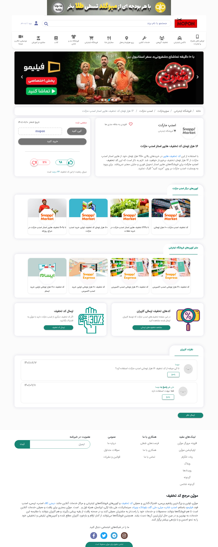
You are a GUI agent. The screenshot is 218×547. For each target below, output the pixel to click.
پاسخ (173, 374)
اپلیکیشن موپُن (187, 450)
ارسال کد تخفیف (58, 327)
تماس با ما (149, 457)
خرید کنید (52, 141)
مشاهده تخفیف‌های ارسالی (151, 327)
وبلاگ (187, 464)
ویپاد (135, 507)
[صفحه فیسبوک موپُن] (94, 535)
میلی (160, 507)
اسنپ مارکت (146, 111)
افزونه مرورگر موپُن (187, 443)
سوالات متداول (112, 450)
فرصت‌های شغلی (149, 443)
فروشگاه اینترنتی (182, 111)
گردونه (187, 477)
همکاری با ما (149, 450)
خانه (198, 111)
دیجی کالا (50, 503)
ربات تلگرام (187, 457)
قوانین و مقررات (111, 457)
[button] (116, 100)
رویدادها (187, 470)
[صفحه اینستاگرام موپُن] (124, 535)
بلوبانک (143, 507)
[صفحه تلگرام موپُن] (114, 535)
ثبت (22, 444)
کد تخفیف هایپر (172, 156)
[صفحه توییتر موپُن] (104, 535)
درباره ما (111, 443)
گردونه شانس (187, 484)
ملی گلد (152, 507)
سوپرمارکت (163, 111)
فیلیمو (189, 507)
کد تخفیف (127, 503)
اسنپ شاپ (171, 507)
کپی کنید (77, 131)
